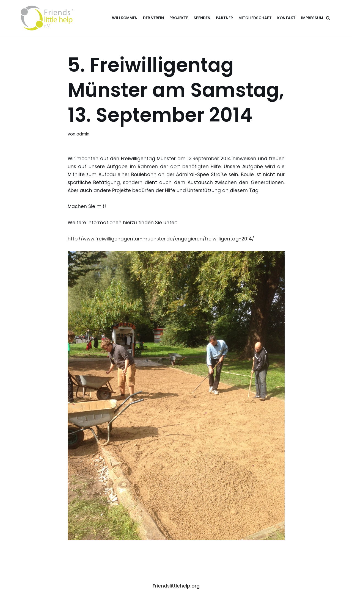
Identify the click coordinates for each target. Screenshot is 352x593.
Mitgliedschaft (255, 18)
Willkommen (125, 18)
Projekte (178, 18)
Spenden (202, 18)
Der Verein (153, 18)
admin (82, 134)
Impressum (312, 18)
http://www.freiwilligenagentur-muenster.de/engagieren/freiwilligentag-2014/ (161, 238)
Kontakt (286, 18)
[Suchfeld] (328, 18)
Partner (224, 18)
